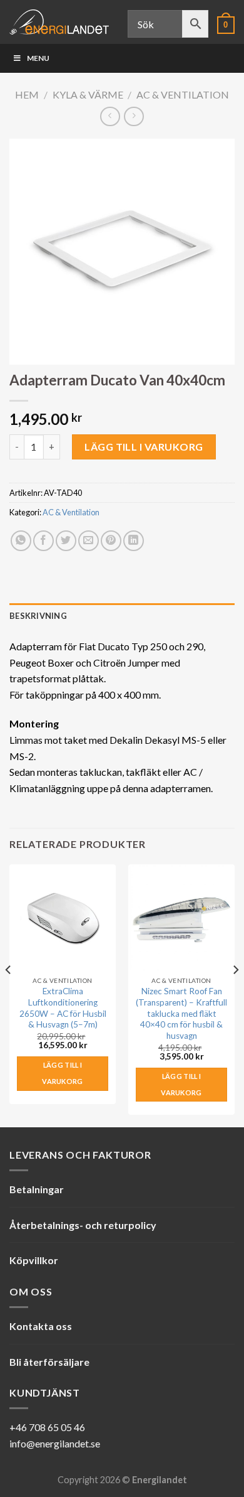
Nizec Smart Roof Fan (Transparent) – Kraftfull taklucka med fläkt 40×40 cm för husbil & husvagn (181, 1013)
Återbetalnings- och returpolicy (82, 1225)
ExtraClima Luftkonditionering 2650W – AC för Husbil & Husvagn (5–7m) (62, 1007)
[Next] (235, 994)
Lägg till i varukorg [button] (62, 1073)
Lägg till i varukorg (143, 447)
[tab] (122, 615)
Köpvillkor (33, 1260)
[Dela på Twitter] (66, 540)
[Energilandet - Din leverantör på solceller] (59, 22)
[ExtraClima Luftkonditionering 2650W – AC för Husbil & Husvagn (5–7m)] (62, 918)
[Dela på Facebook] (43, 540)
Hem (27, 94)
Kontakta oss (40, 1326)
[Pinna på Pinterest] (111, 540)
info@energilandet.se (54, 1443)
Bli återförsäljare (49, 1362)
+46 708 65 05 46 (47, 1427)
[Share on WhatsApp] (21, 540)
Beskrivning (38, 616)
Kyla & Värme (88, 94)
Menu (38, 58)
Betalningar (36, 1189)
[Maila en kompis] (88, 540)
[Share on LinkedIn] (133, 540)
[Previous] (9, 994)
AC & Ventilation (182, 94)
